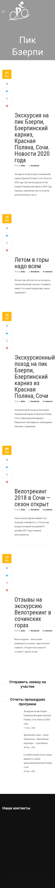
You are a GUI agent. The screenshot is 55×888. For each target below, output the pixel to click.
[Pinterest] (7, 106)
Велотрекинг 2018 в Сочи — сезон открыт (32, 498)
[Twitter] (7, 91)
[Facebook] (7, 84)
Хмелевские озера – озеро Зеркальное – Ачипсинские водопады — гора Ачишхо (36, 739)
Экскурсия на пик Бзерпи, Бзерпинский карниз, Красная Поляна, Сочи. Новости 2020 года (32, 138)
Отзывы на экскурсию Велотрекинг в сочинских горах (33, 612)
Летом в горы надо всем (32, 263)
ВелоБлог (35, 165)
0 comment (47, 271)
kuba (23, 165)
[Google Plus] (7, 98)
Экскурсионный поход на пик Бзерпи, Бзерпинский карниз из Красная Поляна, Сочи (35, 376)
